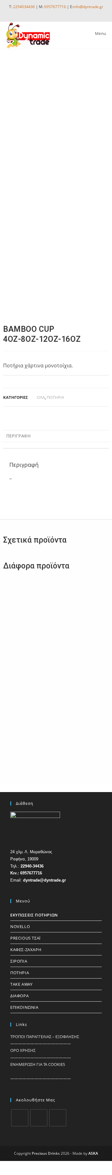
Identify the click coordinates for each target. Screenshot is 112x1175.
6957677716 (55, 6)
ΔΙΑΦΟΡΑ (19, 996)
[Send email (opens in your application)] (67, 13)
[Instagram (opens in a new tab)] (51, 13)
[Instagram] (38, 1117)
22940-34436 (32, 866)
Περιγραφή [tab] (18, 436)
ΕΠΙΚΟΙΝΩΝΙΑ (24, 1007)
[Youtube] (57, 1117)
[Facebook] (19, 1117)
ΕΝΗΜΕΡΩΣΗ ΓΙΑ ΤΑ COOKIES (37, 1064)
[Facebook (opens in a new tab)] (44, 13)
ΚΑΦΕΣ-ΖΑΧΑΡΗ (25, 949)
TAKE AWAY (21, 984)
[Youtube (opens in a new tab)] (59, 13)
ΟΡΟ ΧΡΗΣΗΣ (22, 1050)
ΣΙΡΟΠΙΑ (18, 961)
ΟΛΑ (41, 397)
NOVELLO (20, 926)
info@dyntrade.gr (88, 6)
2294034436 (24, 6)
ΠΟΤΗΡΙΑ (55, 397)
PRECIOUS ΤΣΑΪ (25, 938)
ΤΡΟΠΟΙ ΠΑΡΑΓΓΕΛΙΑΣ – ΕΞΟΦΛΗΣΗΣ (44, 1036)
